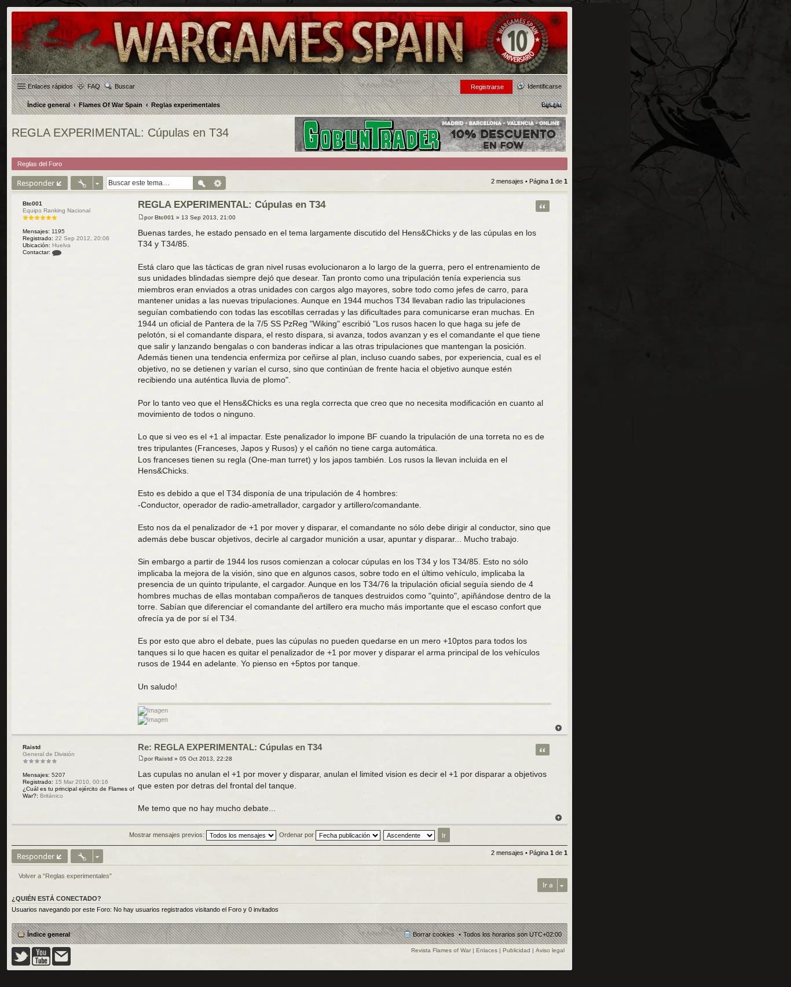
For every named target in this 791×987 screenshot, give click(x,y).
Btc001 (32, 203)
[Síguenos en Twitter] (21, 963)
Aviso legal (550, 950)
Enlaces (486, 950)
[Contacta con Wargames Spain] (61, 963)
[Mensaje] (141, 217)
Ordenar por (297, 834)
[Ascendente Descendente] (409, 834)
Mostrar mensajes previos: (167, 834)
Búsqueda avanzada (218, 183)
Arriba (558, 728)
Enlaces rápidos (50, 86)
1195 (58, 231)
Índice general (48, 934)
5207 (58, 775)
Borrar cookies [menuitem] (434, 934)
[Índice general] (289, 73)
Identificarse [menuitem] (545, 86)
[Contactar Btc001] (56, 252)
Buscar (125, 86)
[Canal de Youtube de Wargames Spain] (41, 963)
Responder (35, 183)
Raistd (32, 747)
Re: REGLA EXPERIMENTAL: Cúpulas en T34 (230, 747)
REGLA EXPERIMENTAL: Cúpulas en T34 (120, 132)
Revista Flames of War (441, 950)
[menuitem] (551, 104)
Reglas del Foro (39, 163)
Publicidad (516, 950)
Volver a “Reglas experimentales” (65, 875)
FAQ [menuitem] (93, 86)
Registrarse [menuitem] (487, 86)
